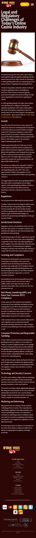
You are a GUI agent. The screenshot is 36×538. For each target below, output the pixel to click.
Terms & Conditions (18, 468)
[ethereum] (15, 512)
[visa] (5, 507)
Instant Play (18, 463)
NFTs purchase (18, 481)
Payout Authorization (18, 476)
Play (24, 4)
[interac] (20, 512)
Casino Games (18, 492)
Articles (18, 479)
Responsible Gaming (18, 465)
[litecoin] (31, 507)
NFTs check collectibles (18, 494)
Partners (18, 466)
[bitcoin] (15, 507)
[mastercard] (10, 507)
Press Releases (18, 491)
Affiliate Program (18, 478)
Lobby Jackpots (18, 488)
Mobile (18, 475)
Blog (18, 461)
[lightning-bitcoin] (25, 507)
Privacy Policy (18, 489)
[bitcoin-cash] (20, 507)
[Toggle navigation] (32, 4)
